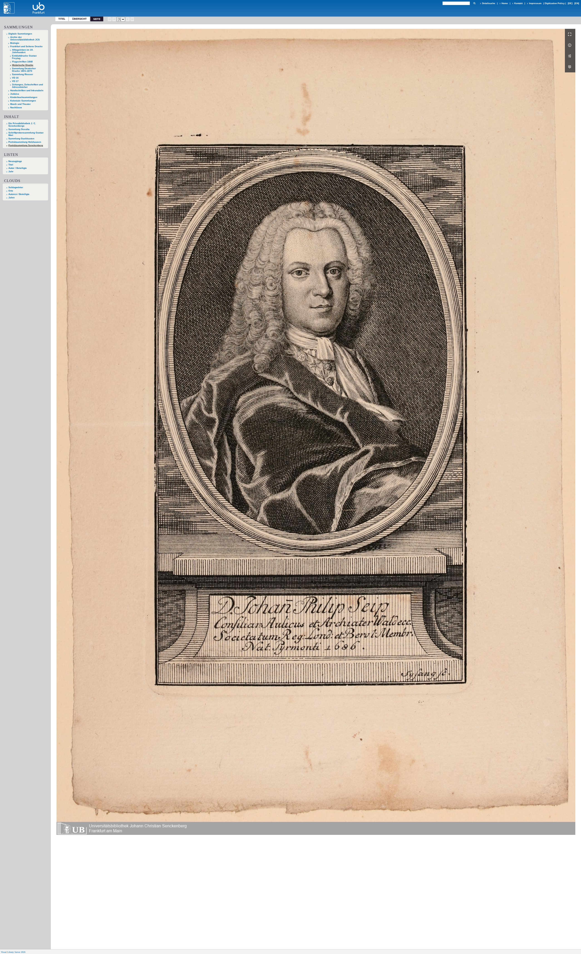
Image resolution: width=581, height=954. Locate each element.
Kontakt (518, 3)
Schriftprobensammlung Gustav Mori (26, 133)
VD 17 (15, 81)
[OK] (474, 3)
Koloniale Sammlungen (23, 100)
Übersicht (79, 18)
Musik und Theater (20, 104)
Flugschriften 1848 (22, 61)
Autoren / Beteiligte (19, 194)
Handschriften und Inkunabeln (26, 90)
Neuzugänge (15, 161)
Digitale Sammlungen (20, 33)
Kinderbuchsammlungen (23, 97)
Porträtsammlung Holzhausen (24, 142)
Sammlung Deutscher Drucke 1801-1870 (24, 69)
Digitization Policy (555, 3)
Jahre (11, 197)
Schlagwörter (15, 187)
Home (505, 3)
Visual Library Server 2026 (13, 952)
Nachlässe (16, 107)
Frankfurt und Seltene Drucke (26, 46)
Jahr (10, 171)
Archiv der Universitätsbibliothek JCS (25, 38)
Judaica (14, 94)
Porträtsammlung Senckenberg (25, 145)
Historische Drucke (22, 65)
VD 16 (15, 77)
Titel (61, 18)
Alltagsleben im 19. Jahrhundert (22, 51)
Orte (10, 190)
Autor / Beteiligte (17, 168)
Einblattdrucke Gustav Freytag (24, 56)
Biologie (14, 43)
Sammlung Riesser (22, 74)
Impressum (535, 3)
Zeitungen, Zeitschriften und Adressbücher (27, 85)
